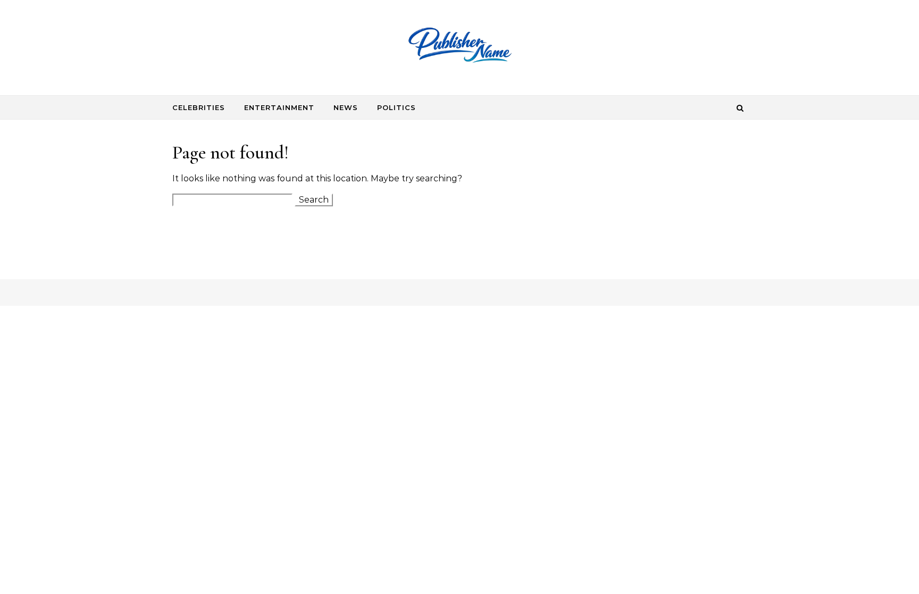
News (345, 107)
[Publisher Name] (459, 48)
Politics (396, 107)
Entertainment (279, 107)
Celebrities (198, 107)
